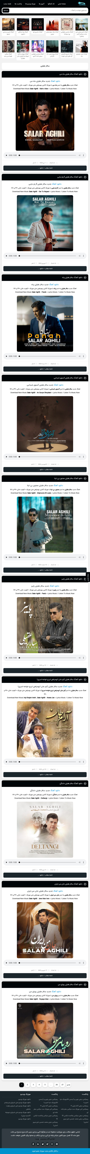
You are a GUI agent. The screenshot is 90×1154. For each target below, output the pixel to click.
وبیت (37, 1139)
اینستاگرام (52, 1144)
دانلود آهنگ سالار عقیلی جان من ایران (68, 884)
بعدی (68, 1084)
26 (57, 1084)
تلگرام (47, 1144)
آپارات (56, 1144)
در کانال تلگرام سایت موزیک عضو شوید (45, 1151)
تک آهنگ (52, 163)
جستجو (6, 10)
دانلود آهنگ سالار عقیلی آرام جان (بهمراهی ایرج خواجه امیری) (59, 679)
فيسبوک (33, 1144)
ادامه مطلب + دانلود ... (45, 168)
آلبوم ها (41, 4)
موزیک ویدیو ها (30, 4)
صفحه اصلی (62, 4)
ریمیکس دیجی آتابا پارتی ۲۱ (79, 1106)
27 (63, 1084)
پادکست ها (18, 4)
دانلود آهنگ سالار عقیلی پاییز (71, 578)
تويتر (42, 1144)
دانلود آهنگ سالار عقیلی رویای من (70, 984)
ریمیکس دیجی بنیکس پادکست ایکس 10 (75, 1115)
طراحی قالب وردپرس (47, 1139)
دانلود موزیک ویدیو (25, 1099)
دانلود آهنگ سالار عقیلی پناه (72, 277)
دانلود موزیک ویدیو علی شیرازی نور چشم (17, 1102)
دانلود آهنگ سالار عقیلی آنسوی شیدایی (68, 377)
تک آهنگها (51, 4)
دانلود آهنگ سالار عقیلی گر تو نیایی (69, 177)
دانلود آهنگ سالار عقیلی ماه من (70, 74)
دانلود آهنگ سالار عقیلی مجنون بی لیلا (68, 478)
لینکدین (38, 1144)
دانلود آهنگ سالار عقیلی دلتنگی (71, 783)
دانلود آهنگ (55, 81)
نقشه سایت (7, 4)
